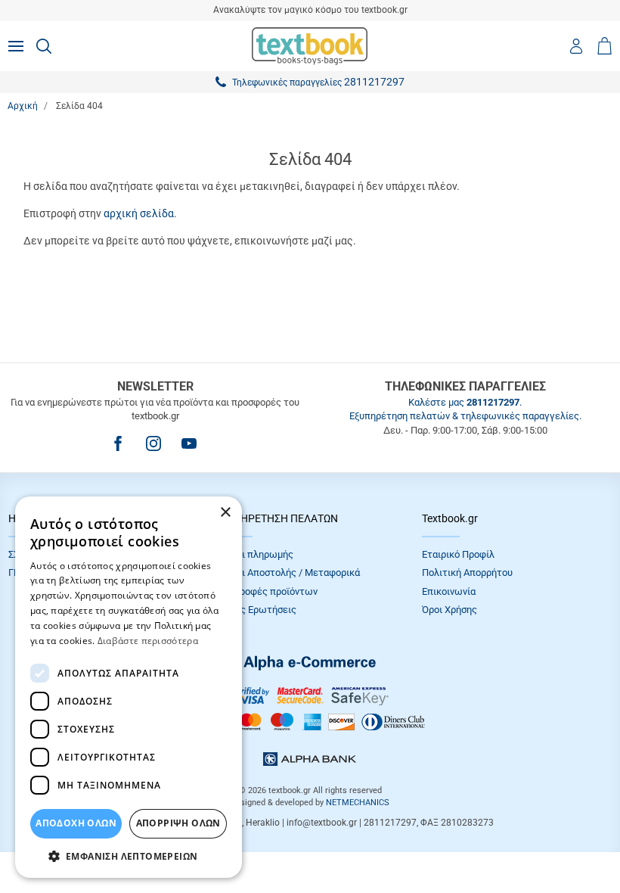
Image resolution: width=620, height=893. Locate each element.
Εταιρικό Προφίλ (458, 554)
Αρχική (23, 106)
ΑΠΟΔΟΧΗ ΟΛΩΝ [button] (76, 823)
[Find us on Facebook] (118, 443)
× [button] (225, 512)
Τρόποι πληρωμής (254, 554)
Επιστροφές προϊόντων (266, 591)
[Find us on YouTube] (189, 443)
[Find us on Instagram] (153, 443)
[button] (128, 855)
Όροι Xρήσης (449, 609)
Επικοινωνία (449, 591)
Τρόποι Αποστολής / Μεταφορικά (287, 572)
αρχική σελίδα (139, 213)
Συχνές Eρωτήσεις (255, 609)
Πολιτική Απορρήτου (467, 572)
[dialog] (128, 687)
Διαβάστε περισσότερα (148, 640)
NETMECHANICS (357, 802)
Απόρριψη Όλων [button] (178, 823)
